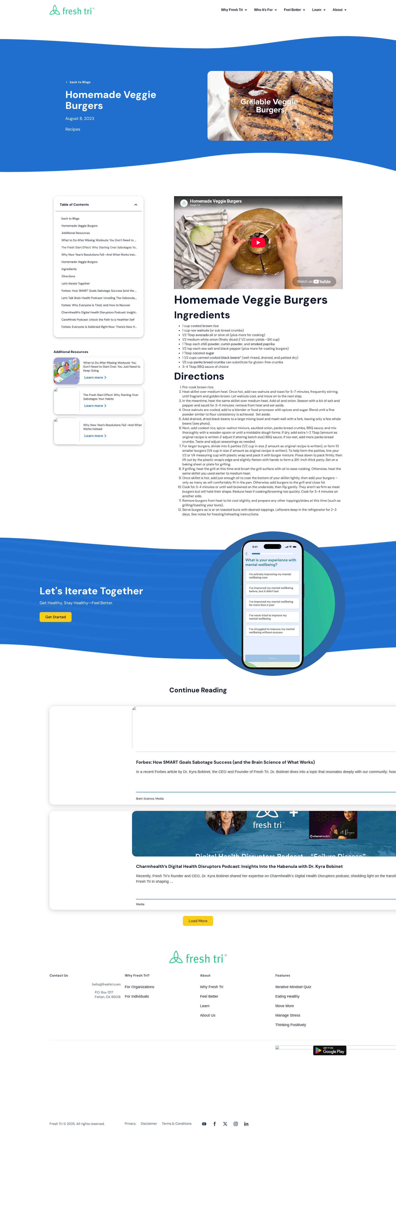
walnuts (203, 330)
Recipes (72, 129)
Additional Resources (76, 233)
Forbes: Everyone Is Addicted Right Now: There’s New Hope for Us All (99, 327)
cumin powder (232, 344)
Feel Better (292, 10)
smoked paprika (263, 344)
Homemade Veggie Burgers (79, 226)
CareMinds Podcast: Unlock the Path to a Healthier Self (97, 319)
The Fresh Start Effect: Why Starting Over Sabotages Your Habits (99, 247)
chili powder (210, 344)
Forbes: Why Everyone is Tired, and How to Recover (95, 305)
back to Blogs (80, 82)
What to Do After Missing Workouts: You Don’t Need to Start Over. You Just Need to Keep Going (99, 240)
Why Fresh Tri (232, 10)
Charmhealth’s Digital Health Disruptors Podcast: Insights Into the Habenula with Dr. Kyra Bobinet (99, 312)
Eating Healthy (287, 996)
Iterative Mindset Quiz (293, 987)
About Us (207, 1015)
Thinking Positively (290, 1025)
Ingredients (69, 269)
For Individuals (137, 996)
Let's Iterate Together (76, 283)
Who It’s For (263, 10)
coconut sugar (203, 353)
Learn (316, 10)
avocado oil (204, 335)
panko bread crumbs (209, 362)
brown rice (211, 326)
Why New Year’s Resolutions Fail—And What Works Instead (99, 254)
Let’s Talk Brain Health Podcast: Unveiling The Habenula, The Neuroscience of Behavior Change (99, 298)
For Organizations (139, 987)
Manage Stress (287, 1015)
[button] (135, 204)
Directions (68, 276)
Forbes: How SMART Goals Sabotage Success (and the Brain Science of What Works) (99, 291)
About (337, 10)
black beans (230, 357)
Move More (284, 1006)
